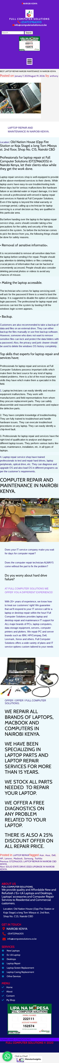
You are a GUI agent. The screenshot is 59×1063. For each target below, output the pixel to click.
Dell (53, 855)
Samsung (28, 858)
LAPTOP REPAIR (21, 855)
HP (1, 858)
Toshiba (38, 858)
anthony (54, 75)
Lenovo (8, 858)
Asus (47, 855)
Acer (41, 855)
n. (47, 245)
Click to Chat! (21, 1056)
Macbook (18, 858)
